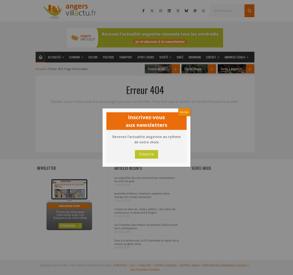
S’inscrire (146, 154)
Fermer (184, 112)
